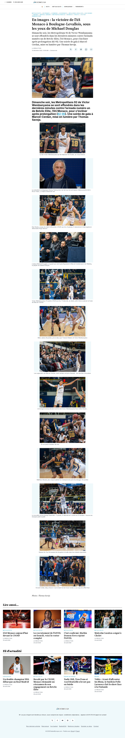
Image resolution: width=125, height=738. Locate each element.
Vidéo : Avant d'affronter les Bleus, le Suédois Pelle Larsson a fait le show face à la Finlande (108, 683)
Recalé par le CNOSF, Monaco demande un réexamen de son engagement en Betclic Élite (45, 684)
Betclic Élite (36, 13)
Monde (97, 676)
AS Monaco (63, 13)
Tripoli (78, 731)
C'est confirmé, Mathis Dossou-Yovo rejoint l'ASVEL (75, 636)
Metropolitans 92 (58, 14)
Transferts (79, 6)
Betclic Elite (56, 6)
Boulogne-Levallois (76, 13)
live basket (54, 726)
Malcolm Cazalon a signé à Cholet (108, 634)
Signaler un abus (86, 726)
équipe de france (69, 676)
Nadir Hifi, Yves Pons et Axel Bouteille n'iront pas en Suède (77, 682)
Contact (96, 726)
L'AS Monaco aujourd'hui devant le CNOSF (15, 634)
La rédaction (36, 48)
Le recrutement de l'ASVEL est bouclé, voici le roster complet (47, 636)
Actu (48, 6)
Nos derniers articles (33, 726)
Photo (76, 14)
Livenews (54, 13)
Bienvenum (45, 726)
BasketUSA (62, 726)
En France (46, 13)
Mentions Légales (73, 726)
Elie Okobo (88, 13)
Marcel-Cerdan (45, 14)
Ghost (72, 731)
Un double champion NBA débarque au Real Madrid (16, 680)
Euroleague (68, 6)
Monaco (69, 14)
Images (35, 14)
